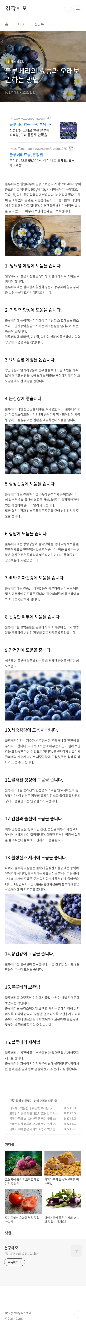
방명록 (39, 23)
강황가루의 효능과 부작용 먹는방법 (30, 1118)
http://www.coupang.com (27, 118)
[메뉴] (78, 8)
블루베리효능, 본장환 (26, 154)
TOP (77, 1314)
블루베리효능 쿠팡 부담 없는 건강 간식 (30, 124)
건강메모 (16, 8)
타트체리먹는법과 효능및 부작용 (29, 1108)
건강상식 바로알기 (21, 1100)
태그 (21, 23)
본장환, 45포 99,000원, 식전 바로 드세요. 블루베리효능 (42, 162)
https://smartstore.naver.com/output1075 (38, 148)
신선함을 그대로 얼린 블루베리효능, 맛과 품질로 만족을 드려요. (30, 132)
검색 (68, 8)
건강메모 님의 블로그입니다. (21, 1253)
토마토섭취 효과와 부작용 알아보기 (30, 1124)
